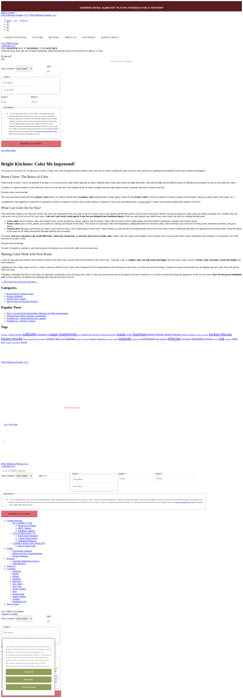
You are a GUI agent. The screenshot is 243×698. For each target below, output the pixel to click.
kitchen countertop (202, 335)
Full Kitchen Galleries (22, 551)
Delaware (16, 571)
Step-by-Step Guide (27, 546)
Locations (88, 37)
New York (17, 586)
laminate (70, 338)
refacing (174, 338)
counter (53, 334)
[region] (28, 667)
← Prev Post (6, 282)
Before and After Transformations (27, 553)
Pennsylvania (70, 394)
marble (115, 339)
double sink (87, 334)
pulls (157, 339)
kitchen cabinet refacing (168, 334)
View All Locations (72, 408)
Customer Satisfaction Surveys (26, 561)
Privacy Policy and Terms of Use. (37, 666)
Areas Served (46, 432)
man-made (109, 339)
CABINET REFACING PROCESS (28, 543)
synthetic (9, 342)
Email (4, 97)
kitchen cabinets (188, 334)
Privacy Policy (19, 432)
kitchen (151, 334)
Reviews (54, 37)
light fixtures (85, 339)
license (78, 339)
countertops (68, 334)
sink (222, 338)
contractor (42, 334)
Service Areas (110, 37)
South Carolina (19, 596)
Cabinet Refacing (15, 37)
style (3, 342)
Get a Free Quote (11, 424)
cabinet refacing (15, 334)
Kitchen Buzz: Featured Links (20, 294)
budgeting (4, 335)
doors (79, 335)
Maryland (68, 403)
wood (24, 342)
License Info (33, 432)
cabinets (29, 334)
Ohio (66, 390)
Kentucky (16, 579)
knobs (63, 339)
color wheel (144, 202)
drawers (96, 334)
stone (235, 338)
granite (120, 334)
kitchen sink (53, 338)
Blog (129, 394)
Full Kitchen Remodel (28, 536)
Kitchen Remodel (9, 390)
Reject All (28, 679)
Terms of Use (6, 432)
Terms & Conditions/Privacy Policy (47, 131)
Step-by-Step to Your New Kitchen (22, 301)
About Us (70, 37)
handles (129, 334)
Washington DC (19, 601)
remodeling (186, 339)
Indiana (15, 576)
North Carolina (19, 589)
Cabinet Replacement (10, 386)
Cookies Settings (28, 687)
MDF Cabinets (24, 528)
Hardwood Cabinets (27, 525)
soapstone (228, 339)
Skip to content (7, 12)
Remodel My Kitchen (31, 144)
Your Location (8, 68)
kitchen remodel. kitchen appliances (34, 339)
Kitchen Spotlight (14, 296)
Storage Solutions (20, 556)
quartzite (163, 339)
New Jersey (17, 584)
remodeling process (202, 338)
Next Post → (32, 282)
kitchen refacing (220, 334)
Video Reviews (19, 563)
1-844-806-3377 (8, 46)
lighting (93, 339)
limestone (101, 339)
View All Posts (19, 282)
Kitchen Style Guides (16, 299)
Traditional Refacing (10, 394)
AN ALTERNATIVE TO (23, 533)
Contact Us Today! (9, 614)
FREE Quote (9, 43)
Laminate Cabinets (26, 530)
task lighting (16, 342)
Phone (34, 97)
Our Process (6, 399)
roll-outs (216, 339)
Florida (67, 386)
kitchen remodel (11, 338)
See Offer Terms (8, 150)
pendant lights (136, 339)
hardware (139, 334)
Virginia (67, 399)
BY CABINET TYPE (22, 523)
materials (124, 338)
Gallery (37, 37)
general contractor (108, 334)
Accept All (28, 672)
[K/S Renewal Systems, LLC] (15, 363)
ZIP (49, 66)
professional (147, 338)
